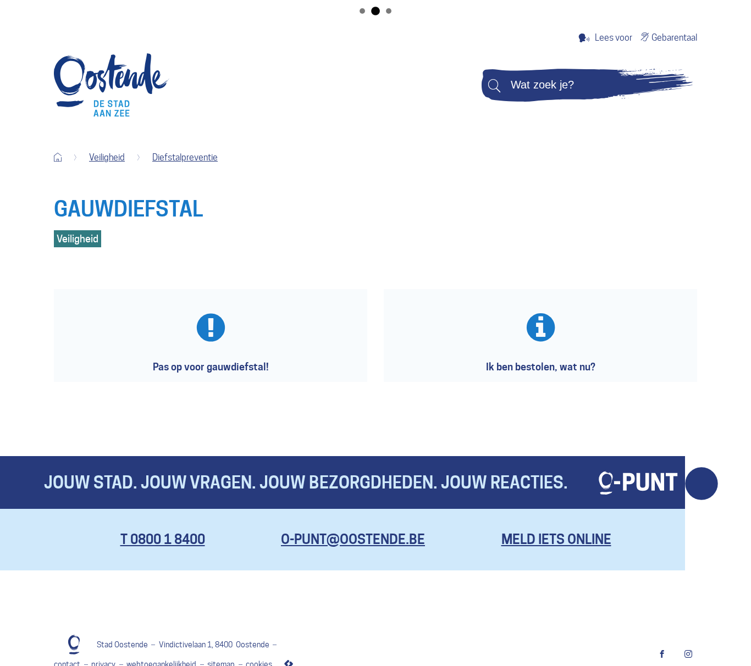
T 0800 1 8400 (162, 539)
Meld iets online (556, 539)
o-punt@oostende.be (353, 539)
